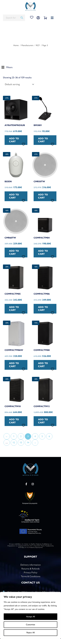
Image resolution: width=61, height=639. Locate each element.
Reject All (31, 632)
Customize (30, 624)
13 (21, 442)
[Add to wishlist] (24, 144)
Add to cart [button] (14, 140)
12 (14, 442)
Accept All (30, 616)
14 (28, 442)
